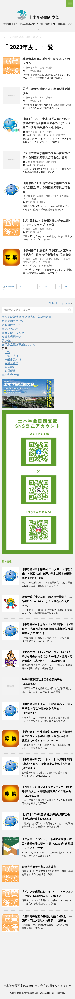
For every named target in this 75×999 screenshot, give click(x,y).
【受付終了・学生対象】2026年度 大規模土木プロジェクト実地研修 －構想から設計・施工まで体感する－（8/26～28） (47, 736)
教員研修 (10, 370)
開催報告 (10, 366)
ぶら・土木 (42, 135)
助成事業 (41, 165)
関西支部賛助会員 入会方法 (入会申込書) (27, 316)
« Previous (9, 286)
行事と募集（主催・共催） (39, 97)
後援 (39, 70)
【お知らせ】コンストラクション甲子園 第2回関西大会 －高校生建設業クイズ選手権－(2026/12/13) (47, 791)
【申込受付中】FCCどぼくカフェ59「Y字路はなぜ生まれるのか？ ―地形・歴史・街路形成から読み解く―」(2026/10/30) (47, 656)
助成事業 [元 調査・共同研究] (41, 161)
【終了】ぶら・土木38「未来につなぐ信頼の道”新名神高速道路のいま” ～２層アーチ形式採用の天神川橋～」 (47, 123)
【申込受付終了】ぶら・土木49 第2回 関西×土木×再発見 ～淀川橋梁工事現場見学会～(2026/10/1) (47, 764)
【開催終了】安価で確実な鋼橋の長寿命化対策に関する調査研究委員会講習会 (46, 187)
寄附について (10, 329)
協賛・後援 (11, 363)
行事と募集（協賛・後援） (39, 67)
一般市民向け (13, 359)
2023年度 (30, 70)
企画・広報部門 (57, 135)
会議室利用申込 (11, 336)
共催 (39, 100)
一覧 (7, 352)
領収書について (11, 325)
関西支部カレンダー (14, 333)
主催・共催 (11, 355)
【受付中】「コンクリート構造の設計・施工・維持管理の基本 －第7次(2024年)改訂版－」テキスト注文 (47, 843)
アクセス (7, 340)
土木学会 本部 (10, 374)
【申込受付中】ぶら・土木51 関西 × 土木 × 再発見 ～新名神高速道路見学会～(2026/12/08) (47, 708)
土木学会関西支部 (43, 17)
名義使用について (13, 320)
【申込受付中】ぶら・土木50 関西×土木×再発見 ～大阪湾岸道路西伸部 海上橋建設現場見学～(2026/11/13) (47, 629)
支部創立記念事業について (18, 344)
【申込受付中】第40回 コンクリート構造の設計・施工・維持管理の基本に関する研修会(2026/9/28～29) (47, 573)
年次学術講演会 (44, 265)
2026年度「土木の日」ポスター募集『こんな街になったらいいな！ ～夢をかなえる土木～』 (47, 601)
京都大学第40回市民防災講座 (39, 866)
